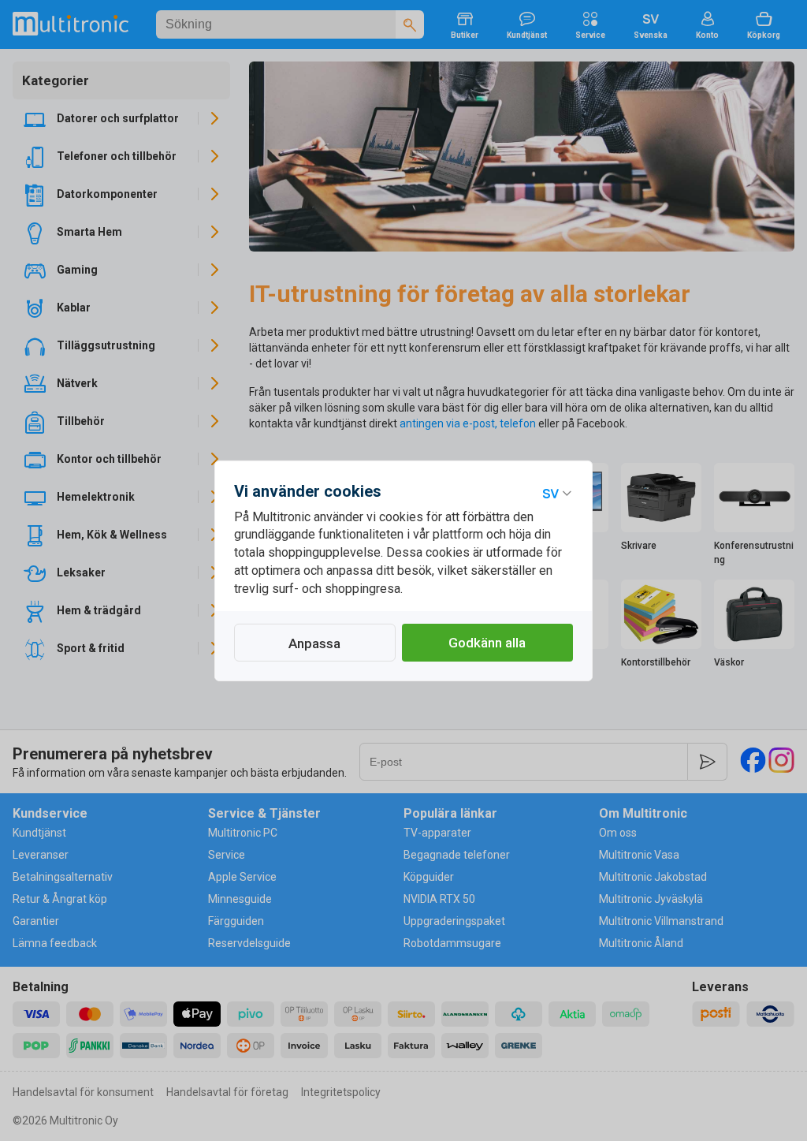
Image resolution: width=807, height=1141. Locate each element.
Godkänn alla (487, 643)
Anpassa (314, 643)
